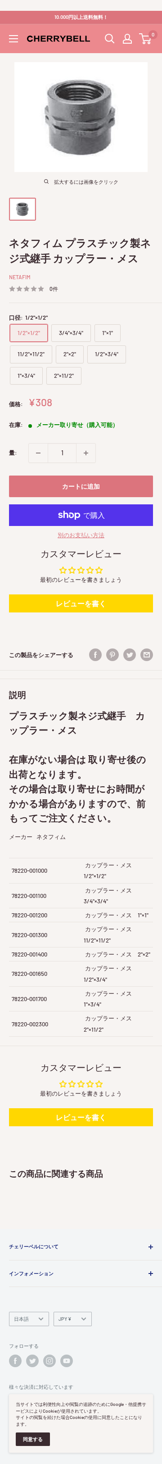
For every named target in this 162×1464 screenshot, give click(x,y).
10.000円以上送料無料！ (81, 17)
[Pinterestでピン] (112, 654)
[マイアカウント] (127, 39)
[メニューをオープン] (13, 38)
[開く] (110, 39)
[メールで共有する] (146, 654)
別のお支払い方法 (81, 535)
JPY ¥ (65, 1319)
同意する (33, 1439)
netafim (20, 277)
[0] (145, 38)
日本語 (21, 1319)
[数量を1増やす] (85, 453)
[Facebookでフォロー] (15, 1361)
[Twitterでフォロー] (32, 1361)
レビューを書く (81, 603)
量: (13, 452)
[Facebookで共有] (95, 654)
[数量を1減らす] (38, 453)
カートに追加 (81, 486)
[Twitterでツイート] (129, 654)
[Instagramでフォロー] (49, 1361)
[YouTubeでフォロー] (66, 1361)
